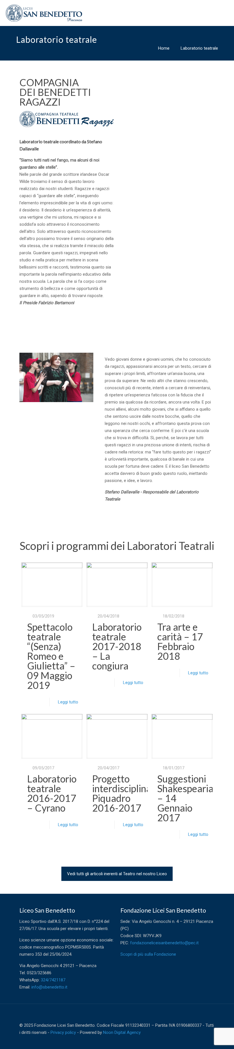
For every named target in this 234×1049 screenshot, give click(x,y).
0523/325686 (39, 972)
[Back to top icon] (209, 1016)
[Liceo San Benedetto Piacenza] (44, 13)
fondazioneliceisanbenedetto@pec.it (164, 942)
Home (164, 48)
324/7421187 (53, 980)
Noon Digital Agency (122, 1032)
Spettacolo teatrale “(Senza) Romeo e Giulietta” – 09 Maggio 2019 (51, 656)
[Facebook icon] (195, 1039)
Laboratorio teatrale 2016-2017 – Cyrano (51, 793)
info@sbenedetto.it (49, 987)
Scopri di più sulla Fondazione (148, 954)
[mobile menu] (225, 13)
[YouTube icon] (201, 1039)
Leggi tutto (68, 702)
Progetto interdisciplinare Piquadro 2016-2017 (126, 793)
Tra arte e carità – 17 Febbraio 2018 (180, 641)
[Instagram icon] (207, 1039)
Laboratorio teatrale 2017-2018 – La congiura (117, 646)
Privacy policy (63, 1032)
